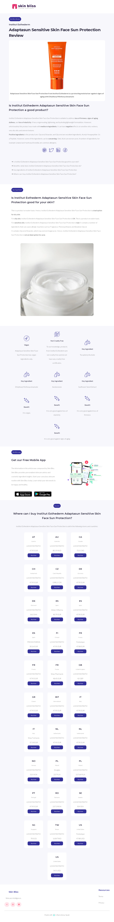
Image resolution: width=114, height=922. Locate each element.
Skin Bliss (13, 892)
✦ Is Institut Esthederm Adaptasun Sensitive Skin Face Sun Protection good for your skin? (45, 162)
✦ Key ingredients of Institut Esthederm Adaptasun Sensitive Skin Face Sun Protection (44, 170)
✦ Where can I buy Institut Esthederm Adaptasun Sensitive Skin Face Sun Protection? (44, 174)
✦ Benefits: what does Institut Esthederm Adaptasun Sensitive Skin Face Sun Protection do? (46, 166)
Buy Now (33, 555)
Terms (101, 896)
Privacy (101, 903)
